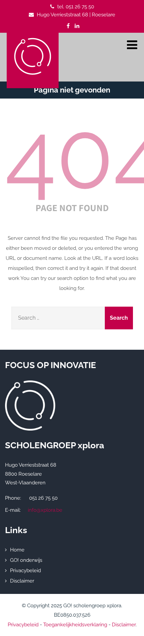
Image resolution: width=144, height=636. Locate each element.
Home (17, 550)
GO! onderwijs (26, 560)
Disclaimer (22, 581)
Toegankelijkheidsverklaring (75, 625)
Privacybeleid (25, 571)
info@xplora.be (45, 510)
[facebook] (68, 25)
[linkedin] (77, 25)
